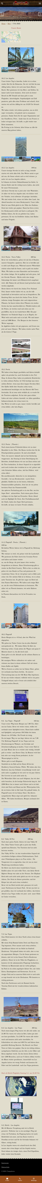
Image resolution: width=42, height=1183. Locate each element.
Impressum (5, 1163)
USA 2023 (16, 24)
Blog (9, 24)
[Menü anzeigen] (40, 3)
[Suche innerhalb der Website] (2, 3)
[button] (38, 49)
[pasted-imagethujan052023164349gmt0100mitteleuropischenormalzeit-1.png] (11, 37)
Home (3, 24)
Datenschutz (5, 1167)
